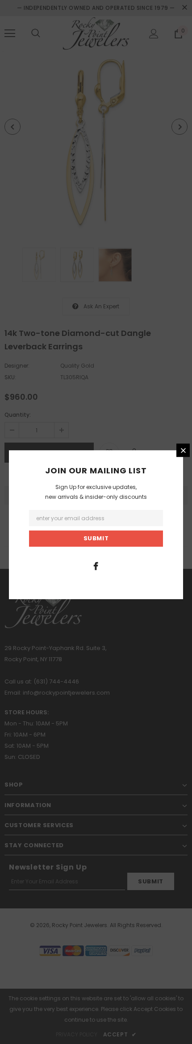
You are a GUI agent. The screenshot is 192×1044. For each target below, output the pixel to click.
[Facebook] (96, 565)
